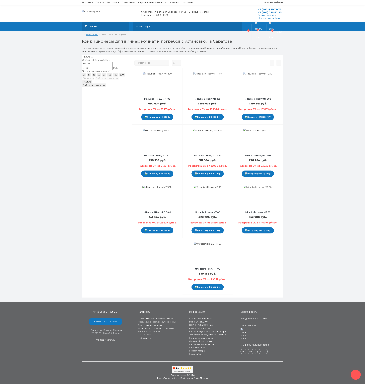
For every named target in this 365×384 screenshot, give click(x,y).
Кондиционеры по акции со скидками (156, 328)
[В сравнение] (168, 74)
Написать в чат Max (269, 18)
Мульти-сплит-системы (149, 331)
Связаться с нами (105, 321)
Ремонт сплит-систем (199, 328)
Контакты (187, 2)
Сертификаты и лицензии (152, 2)
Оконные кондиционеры (150, 325)
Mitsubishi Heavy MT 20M (207, 155)
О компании (128, 2)
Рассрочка (113, 2)
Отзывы (174, 2)
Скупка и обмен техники (200, 341)
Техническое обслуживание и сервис (207, 334)
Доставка (87, 2)
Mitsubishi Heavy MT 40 (207, 212)
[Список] (272, 63)
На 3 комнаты (144, 338)
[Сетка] (278, 63)
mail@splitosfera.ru (105, 340)
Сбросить (88, 78)
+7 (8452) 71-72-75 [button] (105, 312)
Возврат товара (197, 351)
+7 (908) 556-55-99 (270, 12)
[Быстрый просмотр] (165, 74)
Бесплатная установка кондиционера (207, 331)
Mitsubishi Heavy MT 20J (157, 155)
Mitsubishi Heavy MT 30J (258, 155)
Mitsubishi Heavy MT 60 (257, 212)
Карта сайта (195, 354)
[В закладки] (171, 74)
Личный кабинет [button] (273, 2)
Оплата (100, 2)
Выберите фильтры (107, 78)
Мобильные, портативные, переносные (157, 322)
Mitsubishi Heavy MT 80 (207, 269)
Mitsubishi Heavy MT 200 (258, 99)
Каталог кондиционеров (201, 338)
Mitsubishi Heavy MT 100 (157, 99)
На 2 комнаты (144, 334)
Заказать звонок (267, 15)
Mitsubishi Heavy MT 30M (157, 212)
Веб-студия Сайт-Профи (194, 378)
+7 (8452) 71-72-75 (269, 9)
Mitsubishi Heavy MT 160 (207, 99)
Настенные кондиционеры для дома (155, 319)
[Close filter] (92, 57)
